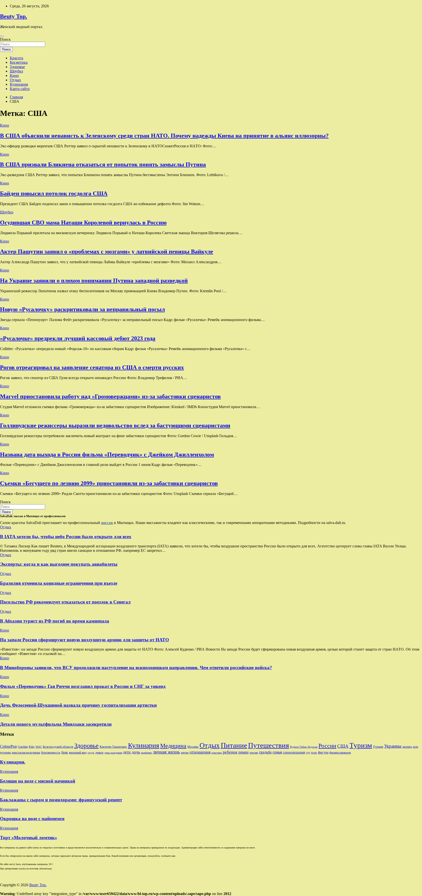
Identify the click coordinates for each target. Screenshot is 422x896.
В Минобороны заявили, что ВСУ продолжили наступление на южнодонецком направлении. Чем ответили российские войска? (136, 667)
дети (127, 752)
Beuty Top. (13, 16)
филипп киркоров (340, 752)
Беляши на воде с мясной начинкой (37, 781)
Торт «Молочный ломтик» (28, 837)
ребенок (230, 752)
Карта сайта (20, 89)
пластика (216, 752)
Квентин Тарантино (113, 746)
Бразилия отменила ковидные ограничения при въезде (58, 583)
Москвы (193, 746)
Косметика (19, 62)
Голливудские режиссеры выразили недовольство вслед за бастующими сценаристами (115, 425)
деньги (99, 752)
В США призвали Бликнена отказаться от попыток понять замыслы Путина (103, 164)
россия (254, 752)
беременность (50, 752)
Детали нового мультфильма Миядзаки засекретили (56, 724)
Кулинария (19, 84)
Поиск (5, 39)
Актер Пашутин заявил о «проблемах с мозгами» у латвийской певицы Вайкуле (106, 251)
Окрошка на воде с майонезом (32, 818)
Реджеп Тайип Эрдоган (303, 746)
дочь (136, 752)
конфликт (146, 752)
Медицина (173, 745)
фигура (323, 752)
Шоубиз (16, 71)
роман (243, 752)
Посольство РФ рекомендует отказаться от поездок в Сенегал (65, 601)
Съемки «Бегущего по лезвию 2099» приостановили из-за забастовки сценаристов (109, 483)
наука (185, 752)
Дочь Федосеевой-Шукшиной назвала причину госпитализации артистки (78, 705)
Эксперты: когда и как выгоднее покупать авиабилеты (58, 564)
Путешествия (268, 745)
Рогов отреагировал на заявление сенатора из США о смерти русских (92, 367)
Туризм (360, 745)
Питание (234, 745)
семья (277, 752)
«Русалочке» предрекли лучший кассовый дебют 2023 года (77, 338)
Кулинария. (12, 762)
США (342, 746)
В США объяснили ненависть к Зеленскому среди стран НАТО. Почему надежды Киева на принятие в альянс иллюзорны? (164, 135)
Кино (14, 75)
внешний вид (78, 752)
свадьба (265, 752)
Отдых (15, 80)
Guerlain (23, 746)
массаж (107, 523)
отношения (200, 752)
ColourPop (8, 746)
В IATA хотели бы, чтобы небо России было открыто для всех (65, 536)
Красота (16, 58)
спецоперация (294, 752)
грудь (91, 752)
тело (314, 752)
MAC (39, 746)
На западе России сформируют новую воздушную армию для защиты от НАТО (84, 639)
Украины (392, 746)
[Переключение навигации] (2, 36)
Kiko (32, 746)
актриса (407, 746)
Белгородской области (58, 746)
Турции (378, 746)
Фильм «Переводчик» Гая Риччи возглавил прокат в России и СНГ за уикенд (83, 686)
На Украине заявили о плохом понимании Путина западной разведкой (94, 280)
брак (64, 752)
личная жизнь (166, 752)
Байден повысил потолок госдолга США (53, 193)
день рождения (113, 752)
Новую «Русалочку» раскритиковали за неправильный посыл (82, 309)
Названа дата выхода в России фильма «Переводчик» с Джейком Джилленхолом (107, 454)
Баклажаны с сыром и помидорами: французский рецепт (61, 799)
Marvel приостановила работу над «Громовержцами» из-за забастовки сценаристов (110, 396)
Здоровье (17, 67)
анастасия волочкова (26, 752)
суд (308, 752)
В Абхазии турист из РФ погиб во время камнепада (54, 621)
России (327, 746)
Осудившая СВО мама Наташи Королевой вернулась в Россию (83, 222)
